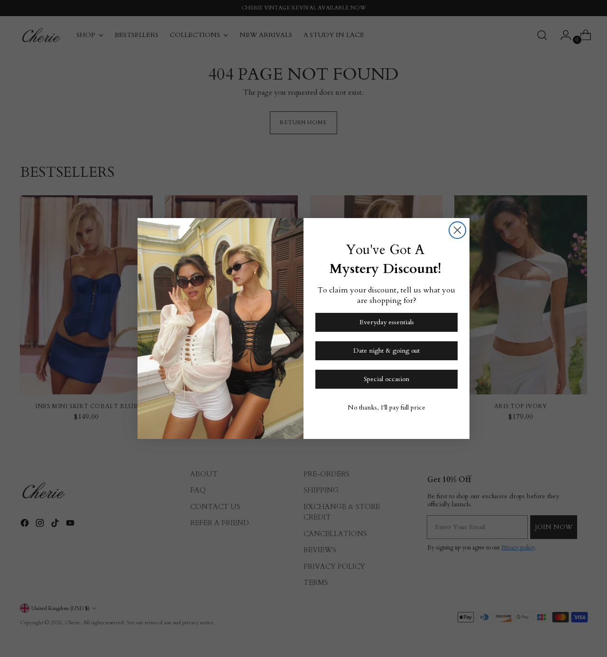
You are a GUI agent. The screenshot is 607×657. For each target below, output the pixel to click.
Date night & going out (386, 350)
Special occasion (386, 378)
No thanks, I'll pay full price (386, 407)
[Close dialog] (457, 230)
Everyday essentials (386, 322)
